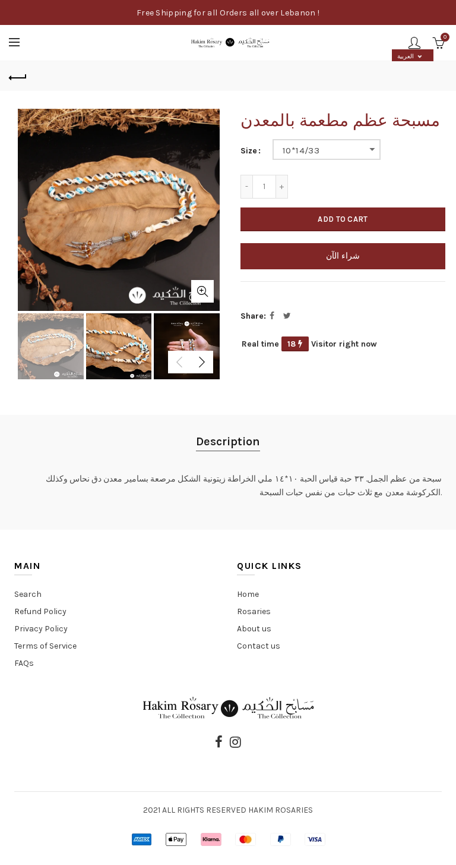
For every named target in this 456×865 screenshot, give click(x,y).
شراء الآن (342, 256)
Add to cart (343, 219)
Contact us (258, 646)
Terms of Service (45, 646)
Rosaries (254, 611)
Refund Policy (40, 611)
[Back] (18, 76)
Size (248, 151)
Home (248, 594)
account (414, 43)
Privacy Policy (41, 629)
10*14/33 (301, 150)
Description (228, 441)
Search (28, 594)
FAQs (24, 663)
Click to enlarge (202, 291)
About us (254, 629)
